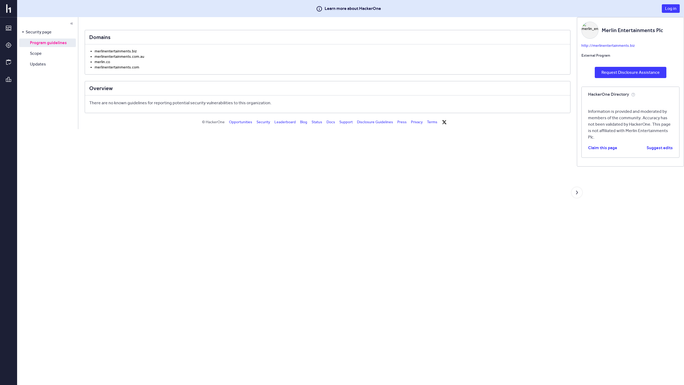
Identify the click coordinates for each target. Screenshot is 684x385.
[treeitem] (47, 32)
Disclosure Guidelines (375, 122)
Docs (331, 122)
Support (346, 122)
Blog (303, 122)
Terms (432, 122)
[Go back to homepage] (8, 8)
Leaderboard (285, 122)
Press (402, 122)
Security (263, 122)
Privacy (417, 122)
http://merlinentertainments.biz (608, 45)
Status (317, 122)
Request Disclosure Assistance (630, 72)
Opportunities (240, 122)
